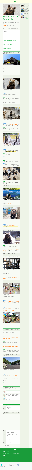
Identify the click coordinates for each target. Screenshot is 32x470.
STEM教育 (13, 453)
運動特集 (15, 453)
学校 (21, 453)
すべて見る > (27, 18)
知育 (20, 453)
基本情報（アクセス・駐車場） (7, 48)
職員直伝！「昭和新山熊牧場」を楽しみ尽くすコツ (10, 40)
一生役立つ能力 (18, 453)
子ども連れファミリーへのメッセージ (8, 44)
